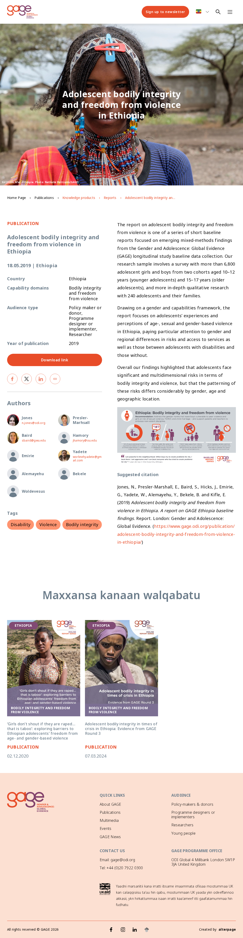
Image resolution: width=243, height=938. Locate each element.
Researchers (182, 825)
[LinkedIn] (135, 930)
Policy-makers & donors (192, 804)
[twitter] (26, 379)
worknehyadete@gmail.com (87, 458)
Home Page (16, 197)
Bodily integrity (82, 524)
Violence (48, 524)
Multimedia (109, 820)
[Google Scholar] (147, 930)
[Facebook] (111, 930)
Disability (20, 524)
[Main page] (22, 12)
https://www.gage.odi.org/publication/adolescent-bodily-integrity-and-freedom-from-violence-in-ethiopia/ (176, 534)
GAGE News (110, 836)
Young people (183, 833)
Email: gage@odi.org (117, 859)
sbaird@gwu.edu (34, 440)
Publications (44, 197)
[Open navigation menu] (230, 12)
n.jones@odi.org (33, 423)
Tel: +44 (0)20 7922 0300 (121, 867)
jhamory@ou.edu (85, 440)
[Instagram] (123, 930)
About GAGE (110, 804)
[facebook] (12, 379)
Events (105, 828)
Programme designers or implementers (193, 814)
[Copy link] (55, 379)
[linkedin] (41, 379)
